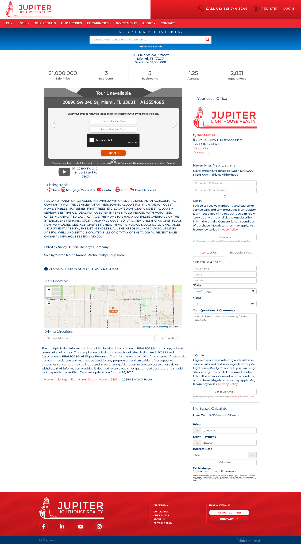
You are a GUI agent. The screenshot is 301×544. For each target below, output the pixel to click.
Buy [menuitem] (9, 23)
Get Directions (169, 338)
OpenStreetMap (160, 327)
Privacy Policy (228, 229)
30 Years (217, 415)
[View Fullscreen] (49, 302)
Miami (103, 379)
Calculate (224, 462)
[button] (207, 40)
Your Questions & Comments (214, 310)
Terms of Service (248, 397)
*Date (197, 285)
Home (48, 379)
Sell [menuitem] (23, 23)
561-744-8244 (235, 9)
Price (196, 424)
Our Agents (201, 152)
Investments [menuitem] (126, 23)
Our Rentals (161, 515)
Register (270, 9)
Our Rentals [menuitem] (45, 23)
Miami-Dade (86, 379)
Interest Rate (202, 449)
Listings (61, 379)
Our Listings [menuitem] (71, 23)
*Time (197, 298)
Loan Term (201, 415)
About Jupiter (229, 512)
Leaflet (145, 327)
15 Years (233, 415)
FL (72, 379)
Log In (289, 9)
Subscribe (225, 237)
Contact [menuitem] (168, 23)
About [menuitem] (147, 23)
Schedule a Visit (240, 252)
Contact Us (201, 148)
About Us (159, 519)
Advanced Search (150, 46)
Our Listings (161, 511)
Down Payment (204, 436)
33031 (115, 379)
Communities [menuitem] (98, 23)
